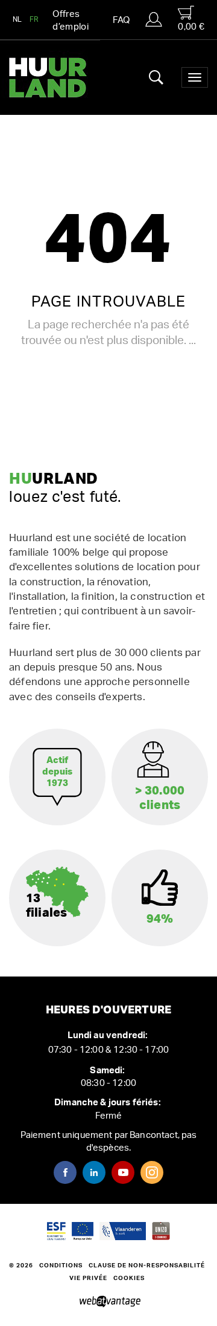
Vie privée (88, 1278)
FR (34, 19)
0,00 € (191, 26)
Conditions (61, 1266)
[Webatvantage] (108, 1302)
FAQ (121, 20)
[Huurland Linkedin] (94, 1172)
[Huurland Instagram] (151, 1172)
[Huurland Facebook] (65, 1172)
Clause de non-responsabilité (147, 1266)
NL (17, 19)
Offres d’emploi (70, 20)
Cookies (129, 1278)
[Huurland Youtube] (123, 1172)
